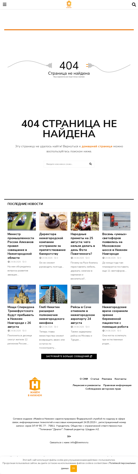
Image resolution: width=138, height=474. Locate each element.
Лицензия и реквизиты (87, 385)
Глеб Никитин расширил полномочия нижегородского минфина (51, 315)
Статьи (95, 379)
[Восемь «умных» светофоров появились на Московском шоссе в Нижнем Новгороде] (116, 221)
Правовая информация (117, 385)
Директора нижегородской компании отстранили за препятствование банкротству (52, 244)
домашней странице (97, 146)
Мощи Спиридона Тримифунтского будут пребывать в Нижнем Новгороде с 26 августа (21, 317)
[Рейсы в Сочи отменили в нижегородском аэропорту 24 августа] (85, 294)
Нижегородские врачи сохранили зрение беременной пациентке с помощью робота (115, 317)
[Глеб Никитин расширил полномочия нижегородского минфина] (53, 294)
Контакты (120, 379)
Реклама (107, 379)
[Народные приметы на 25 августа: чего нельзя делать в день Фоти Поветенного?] (85, 221)
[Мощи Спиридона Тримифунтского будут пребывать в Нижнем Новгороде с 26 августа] (22, 294)
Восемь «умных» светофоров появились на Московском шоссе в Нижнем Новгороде (114, 244)
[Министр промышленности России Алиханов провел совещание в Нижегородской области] (22, 221)
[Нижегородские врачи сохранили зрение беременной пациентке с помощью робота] (116, 294)
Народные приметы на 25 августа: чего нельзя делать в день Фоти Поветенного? (83, 244)
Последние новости (25, 204)
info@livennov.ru (79, 442)
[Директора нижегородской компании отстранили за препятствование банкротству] (53, 221)
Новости (13, 215)
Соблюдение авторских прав (103, 388)
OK (73, 468)
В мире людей (79, 215)
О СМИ (84, 379)
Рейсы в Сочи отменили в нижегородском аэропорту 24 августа (83, 315)
